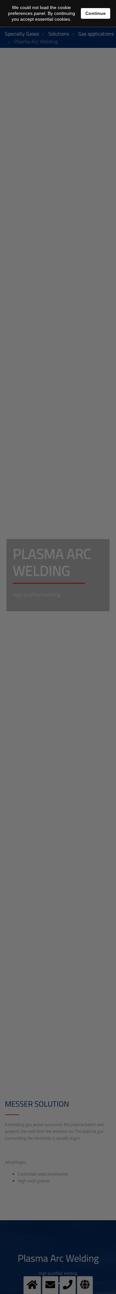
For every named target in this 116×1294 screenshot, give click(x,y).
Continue (95, 13)
